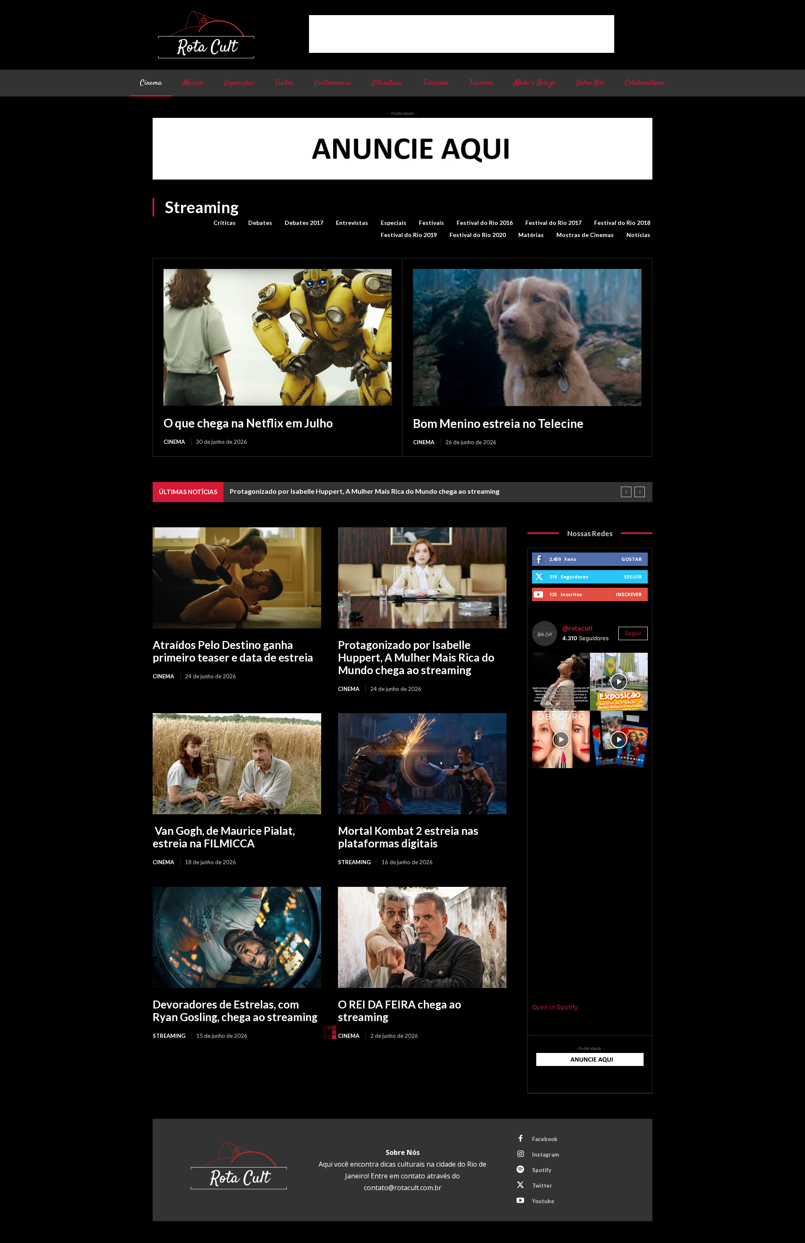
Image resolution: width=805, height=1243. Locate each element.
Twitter (542, 1185)
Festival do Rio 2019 (409, 234)
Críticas (224, 222)
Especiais (393, 222)
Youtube (543, 1201)
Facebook (544, 1139)
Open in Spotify (555, 1007)
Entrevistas (352, 222)
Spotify (541, 1170)
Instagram (545, 1154)
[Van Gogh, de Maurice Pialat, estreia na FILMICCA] (237, 763)
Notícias (638, 234)
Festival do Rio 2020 (477, 234)
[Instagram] (520, 1154)
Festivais (431, 222)
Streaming (354, 862)
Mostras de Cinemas (585, 234)
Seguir (633, 576)
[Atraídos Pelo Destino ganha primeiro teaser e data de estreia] (237, 577)
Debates (260, 222)
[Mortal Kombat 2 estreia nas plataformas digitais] (422, 763)
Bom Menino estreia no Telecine (498, 423)
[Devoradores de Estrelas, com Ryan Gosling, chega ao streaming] (237, 937)
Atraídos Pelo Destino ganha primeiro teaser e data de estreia (233, 651)
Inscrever (629, 594)
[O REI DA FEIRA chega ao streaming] (422, 937)
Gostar (631, 559)
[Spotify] (520, 1170)
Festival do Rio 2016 (485, 222)
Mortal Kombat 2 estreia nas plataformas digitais (408, 837)
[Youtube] (520, 1201)
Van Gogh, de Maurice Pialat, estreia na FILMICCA (224, 837)
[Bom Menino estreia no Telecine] (527, 337)
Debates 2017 (304, 222)
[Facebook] (520, 1139)
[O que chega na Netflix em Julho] (278, 337)
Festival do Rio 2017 (553, 222)
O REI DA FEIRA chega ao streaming (399, 1011)
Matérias (531, 234)
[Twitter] (520, 1185)
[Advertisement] (461, 34)
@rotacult (577, 628)
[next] (639, 492)
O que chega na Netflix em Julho (248, 423)
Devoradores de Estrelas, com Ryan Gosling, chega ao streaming (235, 1011)
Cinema (174, 441)
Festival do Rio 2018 (622, 222)
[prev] (626, 492)
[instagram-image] (561, 682)
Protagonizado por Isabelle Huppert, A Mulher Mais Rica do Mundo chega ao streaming (364, 491)
